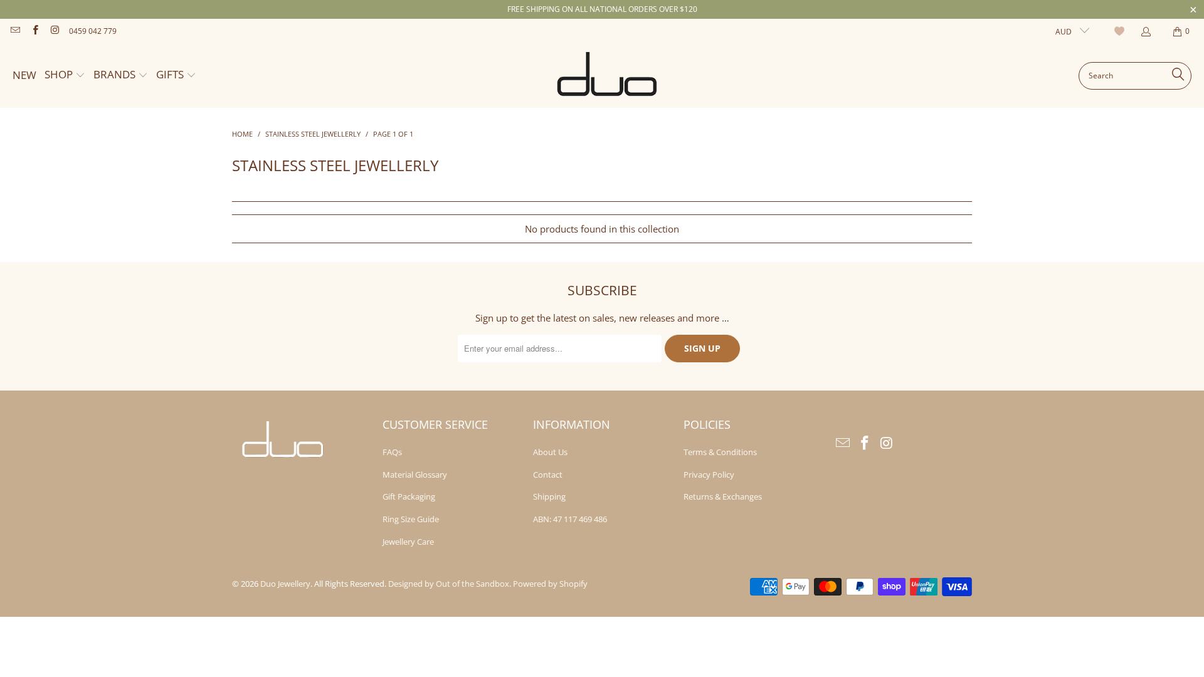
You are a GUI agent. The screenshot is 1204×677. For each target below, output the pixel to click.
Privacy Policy (709, 474)
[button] (65, 76)
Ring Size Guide (411, 519)
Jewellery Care (408, 541)
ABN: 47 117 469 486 (570, 519)
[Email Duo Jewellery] (14, 31)
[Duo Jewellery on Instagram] (54, 31)
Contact (547, 474)
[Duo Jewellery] (607, 76)
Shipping (549, 496)
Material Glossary (415, 474)
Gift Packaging (409, 496)
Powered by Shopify (550, 583)
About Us (550, 452)
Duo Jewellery (285, 583)
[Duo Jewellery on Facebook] (34, 31)
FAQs (392, 452)
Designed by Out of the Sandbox (448, 583)
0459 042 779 (93, 31)
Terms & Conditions (720, 452)
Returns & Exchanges (723, 496)
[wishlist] (1120, 31)
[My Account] (1145, 31)
